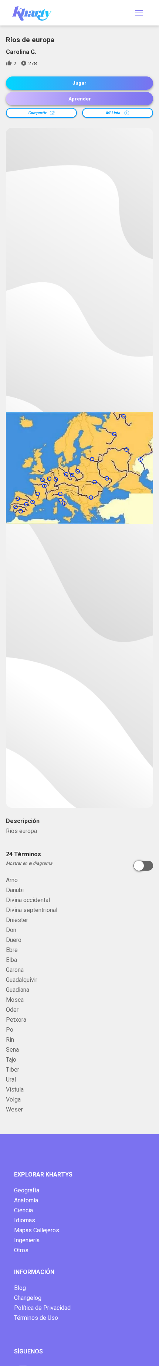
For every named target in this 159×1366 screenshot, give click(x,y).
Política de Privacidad (42, 1307)
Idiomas (24, 1220)
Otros (21, 1250)
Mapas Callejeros (36, 1230)
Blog (20, 1287)
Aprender (79, 99)
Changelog (27, 1297)
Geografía (26, 1190)
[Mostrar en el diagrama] (143, 866)
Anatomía (26, 1200)
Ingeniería (27, 1240)
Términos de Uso (36, 1317)
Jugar (79, 83)
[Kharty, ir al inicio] (35, 13)
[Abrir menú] (139, 13)
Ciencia (23, 1210)
